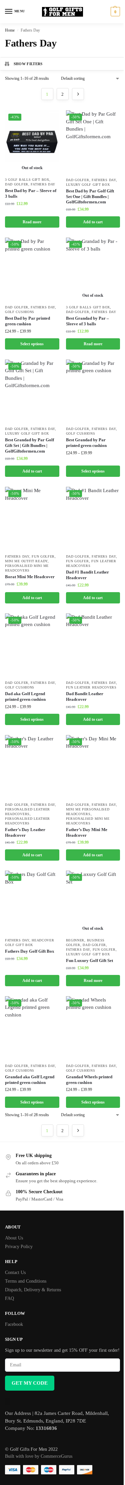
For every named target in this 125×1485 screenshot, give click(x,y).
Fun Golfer (43, 556)
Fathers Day (43, 184)
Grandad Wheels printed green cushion (89, 1079)
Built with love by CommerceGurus (38, 1456)
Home (10, 30)
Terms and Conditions (25, 1281)
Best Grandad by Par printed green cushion (86, 442)
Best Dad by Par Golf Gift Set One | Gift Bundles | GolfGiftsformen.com (90, 196)
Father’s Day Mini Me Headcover (86, 832)
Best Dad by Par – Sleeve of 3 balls (30, 193)
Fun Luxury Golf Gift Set (89, 960)
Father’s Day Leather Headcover (25, 832)
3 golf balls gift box (27, 179)
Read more (32, 222)
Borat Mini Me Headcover (30, 576)
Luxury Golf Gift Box (88, 184)
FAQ (9, 1298)
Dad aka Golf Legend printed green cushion (25, 696)
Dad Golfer (16, 184)
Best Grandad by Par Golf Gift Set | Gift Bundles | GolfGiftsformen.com (29, 445)
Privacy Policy (19, 1246)
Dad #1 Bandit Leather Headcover (87, 575)
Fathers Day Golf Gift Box (29, 951)
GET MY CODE (30, 1383)
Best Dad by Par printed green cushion (27, 321)
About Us (14, 1237)
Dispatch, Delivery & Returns (33, 1289)
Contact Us (15, 1272)
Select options (32, 344)
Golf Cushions (19, 312)
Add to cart (93, 222)
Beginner (75, 940)
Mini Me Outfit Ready (26, 561)
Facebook (14, 1324)
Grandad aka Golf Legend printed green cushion (29, 1079)
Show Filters (28, 64)
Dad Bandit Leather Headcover (84, 696)
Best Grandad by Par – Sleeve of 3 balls (87, 321)
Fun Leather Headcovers (91, 687)
